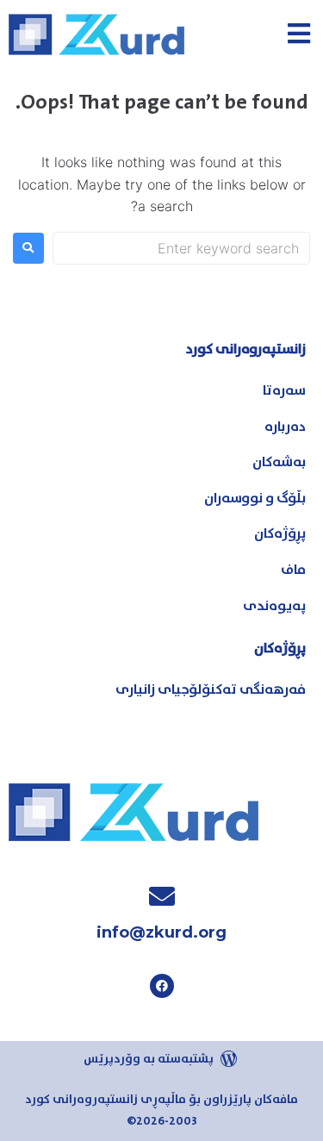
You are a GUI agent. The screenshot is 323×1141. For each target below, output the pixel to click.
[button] (299, 33)
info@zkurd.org (161, 932)
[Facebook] (162, 986)
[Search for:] (181, 248)
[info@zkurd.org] (162, 896)
